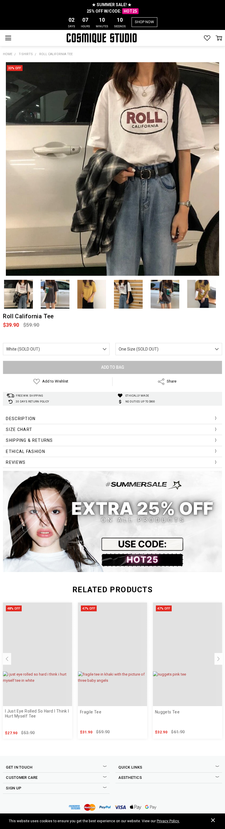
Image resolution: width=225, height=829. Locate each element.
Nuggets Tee (167, 712)
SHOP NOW (144, 22)
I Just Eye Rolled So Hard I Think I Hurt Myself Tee (37, 713)
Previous (7, 659)
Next (218, 659)
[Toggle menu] (8, 38)
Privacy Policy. (168, 821)
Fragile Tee (90, 712)
